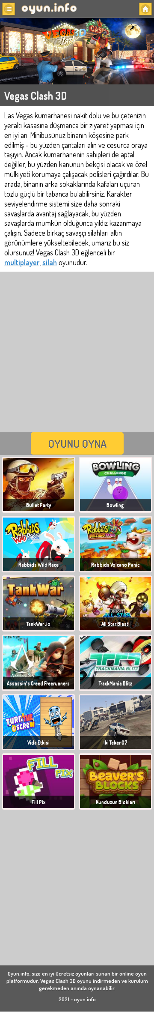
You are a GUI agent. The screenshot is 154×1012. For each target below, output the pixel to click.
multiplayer (21, 262)
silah (49, 262)
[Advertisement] (77, 351)
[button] (8, 9)
